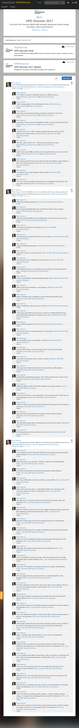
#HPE (13, 85)
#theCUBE (20, 87)
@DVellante (47, 87)
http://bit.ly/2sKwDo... (58, 87)
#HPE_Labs (15, 442)
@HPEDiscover (32, 87)
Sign (73, 2)
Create (39, 2)
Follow (40, 17)
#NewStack (20, 181)
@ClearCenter (32, 97)
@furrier (44, 30)
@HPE (51, 172)
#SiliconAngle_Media (18, 192)
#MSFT (34, 143)
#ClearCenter (48, 85)
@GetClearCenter (33, 154)
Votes (14, 88)
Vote (17, 88)
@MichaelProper (21, 97)
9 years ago (27, 88)
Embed (12, 7)
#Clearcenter (26, 131)
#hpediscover (36, 30)
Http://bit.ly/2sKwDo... (48, 97)
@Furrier (39, 192)
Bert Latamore (16, 83)
